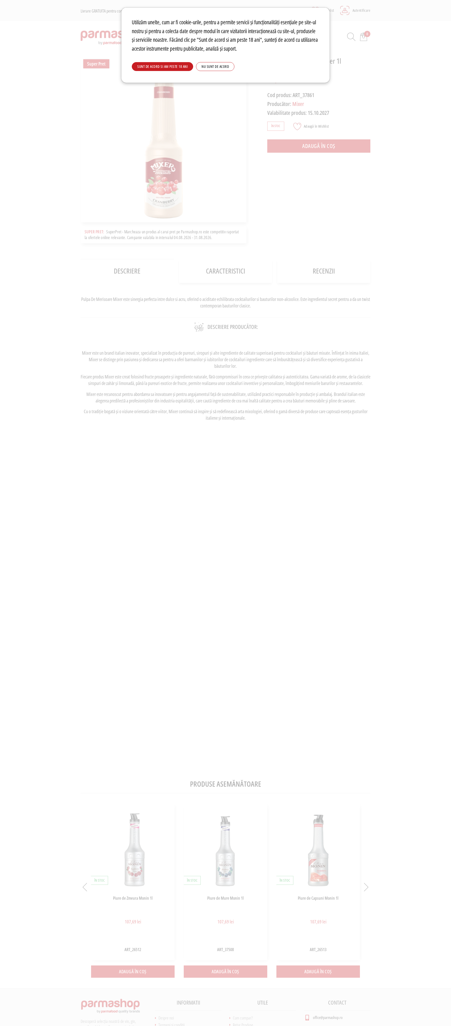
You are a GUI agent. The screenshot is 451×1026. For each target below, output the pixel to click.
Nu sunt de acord (215, 66)
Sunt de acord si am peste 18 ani (162, 66)
